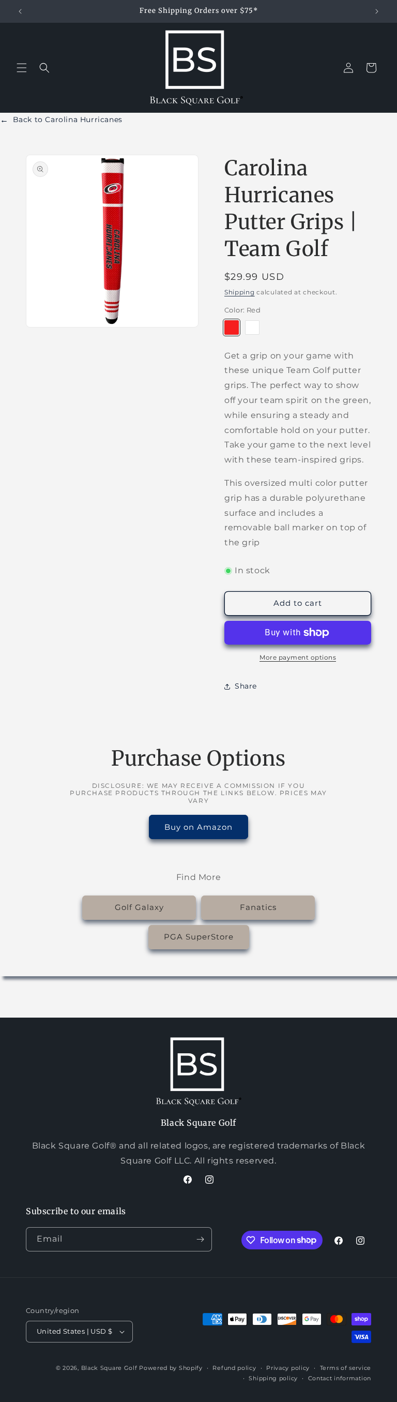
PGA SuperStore (199, 937)
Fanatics (258, 907)
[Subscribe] (200, 1239)
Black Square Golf (109, 1367)
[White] (252, 327)
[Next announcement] (376, 11)
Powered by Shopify (171, 1367)
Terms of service (345, 1367)
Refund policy (234, 1367)
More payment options (297, 657)
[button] (21, 67)
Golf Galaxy (139, 907)
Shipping (239, 292)
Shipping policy (273, 1378)
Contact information (339, 1378)
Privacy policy (288, 1367)
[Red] (231, 327)
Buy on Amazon (198, 827)
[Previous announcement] (20, 11)
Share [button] (246, 686)
